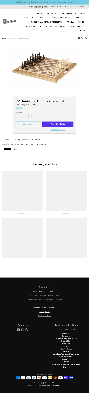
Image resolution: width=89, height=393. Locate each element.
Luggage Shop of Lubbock (47, 383)
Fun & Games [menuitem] (43, 18)
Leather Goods (66, 349)
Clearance (66, 367)
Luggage (65, 351)
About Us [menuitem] (38, 13)
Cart (69, 7)
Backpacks (66, 336)
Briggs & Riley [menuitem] (27, 18)
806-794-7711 (36, 7)
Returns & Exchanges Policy (44, 308)
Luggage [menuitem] (80, 18)
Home (4, 38)
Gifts (66, 346)
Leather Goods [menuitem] (66, 18)
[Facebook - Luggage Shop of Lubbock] (79, 38)
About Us (65, 333)
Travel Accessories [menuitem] (75, 22)
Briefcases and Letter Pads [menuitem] (72, 13)
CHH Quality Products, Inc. (26, 105)
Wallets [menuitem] (43, 26)
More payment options (58, 130)
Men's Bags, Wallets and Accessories (66, 354)
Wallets (66, 362)
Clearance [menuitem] (80, 30)
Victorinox (65, 359)
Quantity (19, 113)
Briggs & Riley (66, 341)
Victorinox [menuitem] (30, 26)
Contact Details (50, 291)
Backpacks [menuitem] (51, 13)
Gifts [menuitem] (55, 18)
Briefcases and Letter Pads (65, 338)
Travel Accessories (65, 357)
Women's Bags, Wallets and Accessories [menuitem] (67, 26)
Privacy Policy (45, 312)
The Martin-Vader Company (51, 385)
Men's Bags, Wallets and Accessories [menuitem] (46, 22)
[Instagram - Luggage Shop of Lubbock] (82, 38)
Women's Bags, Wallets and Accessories (66, 364)
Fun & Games (65, 344)
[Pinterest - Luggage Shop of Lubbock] (86, 38)
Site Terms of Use (44, 316)
